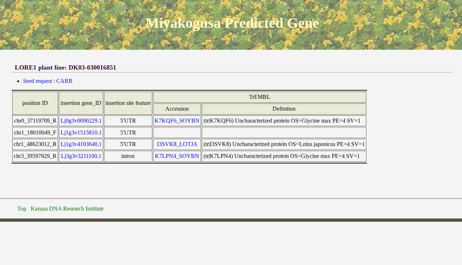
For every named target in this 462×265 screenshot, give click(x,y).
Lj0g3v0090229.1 (81, 121)
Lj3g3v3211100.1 (81, 156)
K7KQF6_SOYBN (177, 121)
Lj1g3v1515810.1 (81, 132)
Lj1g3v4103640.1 (81, 144)
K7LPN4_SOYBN (177, 156)
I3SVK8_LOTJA (177, 144)
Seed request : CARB (48, 81)
